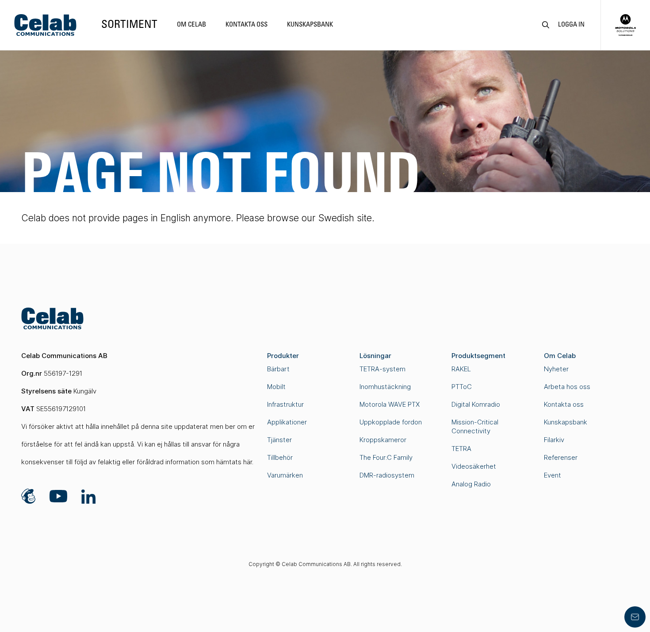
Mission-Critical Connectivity (474, 426)
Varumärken (285, 475)
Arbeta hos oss (567, 386)
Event (552, 475)
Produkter (283, 355)
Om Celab (191, 25)
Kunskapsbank (310, 25)
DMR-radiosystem (386, 475)
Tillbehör (280, 457)
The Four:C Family (386, 457)
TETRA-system (382, 369)
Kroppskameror (382, 439)
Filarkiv (554, 439)
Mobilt (276, 386)
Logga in (571, 25)
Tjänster (279, 439)
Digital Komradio (475, 404)
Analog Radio (471, 484)
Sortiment (129, 25)
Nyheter (556, 369)
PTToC (461, 386)
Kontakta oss (247, 25)
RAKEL (461, 369)
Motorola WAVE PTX (389, 404)
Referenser (560, 457)
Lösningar (375, 355)
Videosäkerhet (473, 466)
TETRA (461, 448)
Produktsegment (478, 355)
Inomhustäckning (385, 386)
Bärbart (278, 369)
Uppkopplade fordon (390, 422)
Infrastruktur (285, 404)
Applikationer (287, 422)
